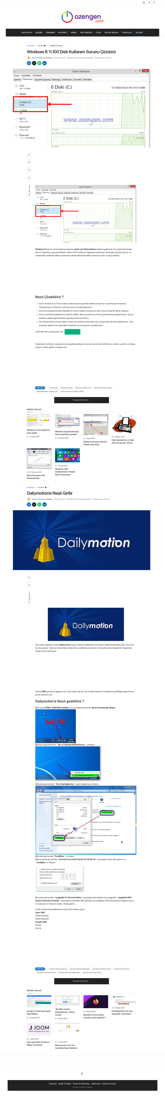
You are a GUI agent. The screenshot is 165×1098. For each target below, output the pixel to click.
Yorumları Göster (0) (80, 400)
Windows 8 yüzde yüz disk (103, 388)
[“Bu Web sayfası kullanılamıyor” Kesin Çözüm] (67, 1000)
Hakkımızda (95, 1084)
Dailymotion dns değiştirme (79, 969)
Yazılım (138, 32)
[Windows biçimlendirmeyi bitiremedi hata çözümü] (67, 421)
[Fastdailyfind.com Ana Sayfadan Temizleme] (124, 1000)
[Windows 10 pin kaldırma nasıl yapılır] (39, 420)
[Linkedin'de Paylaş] (44, 63)
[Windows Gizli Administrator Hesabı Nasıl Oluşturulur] (67, 455)
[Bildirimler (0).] (154, 2)
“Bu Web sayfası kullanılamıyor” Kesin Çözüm (65, 1012)
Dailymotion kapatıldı (121, 969)
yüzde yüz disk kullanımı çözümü (72, 391)
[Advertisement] (85, 167)
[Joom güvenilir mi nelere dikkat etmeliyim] (39, 1029)
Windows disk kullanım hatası (47, 391)
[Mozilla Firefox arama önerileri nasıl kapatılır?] (95, 1001)
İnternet (62, 32)
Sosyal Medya (111, 32)
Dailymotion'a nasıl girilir (91, 972)
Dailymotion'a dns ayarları (46, 972)
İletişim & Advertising (81, 1084)
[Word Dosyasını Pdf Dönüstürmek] (39, 458)
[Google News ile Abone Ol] (29, 190)
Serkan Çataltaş (38, 58)
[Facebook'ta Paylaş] (29, 63)
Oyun (98, 32)
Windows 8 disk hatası (83, 388)
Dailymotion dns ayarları (58, 969)
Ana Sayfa (27, 32)
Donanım (50, 32)
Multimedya (86, 32)
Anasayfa (53, 1084)
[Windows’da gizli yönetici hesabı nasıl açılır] (95, 424)
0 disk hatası (53, 388)
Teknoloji (127, 32)
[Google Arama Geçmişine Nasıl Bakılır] (39, 1001)
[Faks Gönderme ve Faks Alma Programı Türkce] (124, 423)
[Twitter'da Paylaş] (34, 63)
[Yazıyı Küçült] (29, 169)
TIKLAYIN (72, 332)
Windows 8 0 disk (66, 388)
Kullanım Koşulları (109, 1084)
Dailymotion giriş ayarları (101, 969)
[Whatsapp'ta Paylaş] (39, 63)
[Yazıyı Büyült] (29, 162)
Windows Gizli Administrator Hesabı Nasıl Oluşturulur (65, 472)
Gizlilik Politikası (64, 1084)
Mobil (74, 32)
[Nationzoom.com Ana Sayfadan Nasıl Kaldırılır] (67, 1031)
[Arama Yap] (144, 2)
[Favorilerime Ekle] (29, 154)
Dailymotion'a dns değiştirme (69, 972)
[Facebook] (149, 2)
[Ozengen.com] (82, 16)
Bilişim (39, 32)
